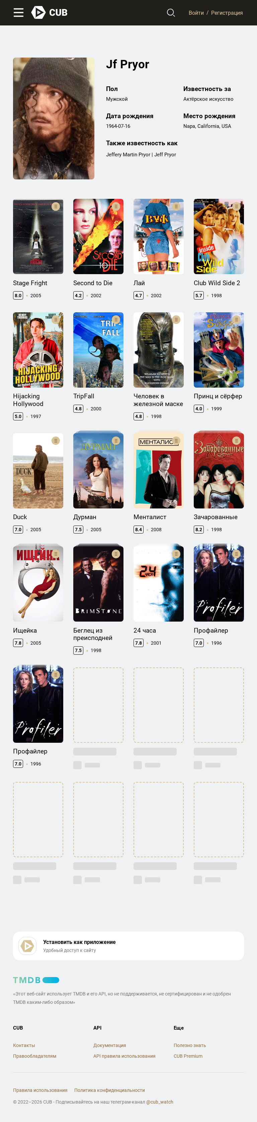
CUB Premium (188, 1056)
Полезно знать (190, 1045)
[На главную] (49, 12)
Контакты (24, 1045)
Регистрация (227, 12)
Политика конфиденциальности (109, 1090)
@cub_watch (159, 1102)
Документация (109, 1045)
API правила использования (124, 1056)
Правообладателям (34, 1056)
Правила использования (40, 1090)
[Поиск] (171, 12)
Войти (196, 12)
